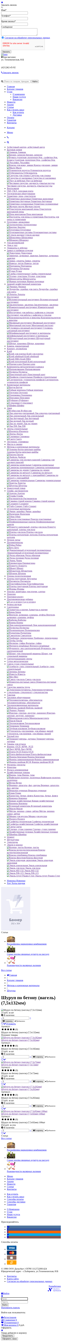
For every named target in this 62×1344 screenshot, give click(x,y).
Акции (10, 104)
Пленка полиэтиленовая (19, 576)
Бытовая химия (14, 149)
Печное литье (13, 540)
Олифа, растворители (17, 491)
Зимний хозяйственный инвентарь (24, 284)
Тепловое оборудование (18, 697)
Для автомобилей (15, 242)
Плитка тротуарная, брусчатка (22, 578)
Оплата (10, 117)
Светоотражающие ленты (19, 659)
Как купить (18, 112)
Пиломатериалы (15, 542)
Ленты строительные (17, 429)
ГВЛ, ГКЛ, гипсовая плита (20, 191)
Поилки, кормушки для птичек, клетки (26, 591)
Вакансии (17, 99)
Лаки (9, 408)
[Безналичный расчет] (11, 1264)
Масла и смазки (14, 444)
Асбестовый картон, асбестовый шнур (26, 147)
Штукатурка (13, 839)
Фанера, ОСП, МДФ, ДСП (20, 746)
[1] (3, 1029)
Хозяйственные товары (18, 772)
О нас (10, 91)
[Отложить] (3, 1059)
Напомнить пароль (10, 1307)
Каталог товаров (15, 89)
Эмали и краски (15, 845)
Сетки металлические (17, 661)
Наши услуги (19, 97)
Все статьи (6, 970)
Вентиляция (13, 188)
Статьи (10, 107)
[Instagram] (8, 1237)
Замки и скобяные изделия (20, 250)
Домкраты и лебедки (17, 248)
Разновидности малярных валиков (24, 965)
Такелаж (11, 695)
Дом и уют (12, 245)
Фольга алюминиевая (17, 770)
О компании (19, 94)
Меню (10, 132)
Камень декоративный (18, 346)
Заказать (6, 52)
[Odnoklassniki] (8, 1232)
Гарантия (11, 120)
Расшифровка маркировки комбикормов (27, 944)
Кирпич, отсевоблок (17, 348)
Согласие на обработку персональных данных (27, 37)
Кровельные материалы (18, 385)
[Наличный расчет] (11, 1259)
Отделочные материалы (18, 509)
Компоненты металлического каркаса (25, 367)
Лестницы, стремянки (18, 441)
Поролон (11, 594)
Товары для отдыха (16, 744)
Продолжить (7, 1336)
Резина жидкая (14, 604)
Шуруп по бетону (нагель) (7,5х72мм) (19, 1064)
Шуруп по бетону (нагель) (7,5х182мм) (20, 1040)
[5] (14, 1029)
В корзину (8, 1021)
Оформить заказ (9, 1339)
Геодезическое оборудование (21, 193)
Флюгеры (11, 767)
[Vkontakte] (8, 1227)
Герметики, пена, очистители (21, 196)
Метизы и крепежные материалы (23, 447)
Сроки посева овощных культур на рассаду (28, 954)
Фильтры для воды (16, 764)
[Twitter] (8, 1234)
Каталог (11, 127)
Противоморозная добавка (20, 599)
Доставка (17, 115)
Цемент (10, 837)
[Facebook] (7, 1229)
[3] (8, 1029)
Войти (4, 1305)
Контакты (12, 122)
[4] (11, 1029)
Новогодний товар (16, 488)
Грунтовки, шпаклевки (18, 222)
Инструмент (13, 297)
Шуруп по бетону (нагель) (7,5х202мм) (20, 1089)
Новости (11, 102)
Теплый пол (13, 736)
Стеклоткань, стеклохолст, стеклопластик (27, 692)
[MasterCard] (11, 1254)
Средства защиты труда (18, 687)
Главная (11, 86)
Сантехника (13, 607)
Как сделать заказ (15, 110)
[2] (5, 1029)
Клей (9, 351)
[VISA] (11, 1249)
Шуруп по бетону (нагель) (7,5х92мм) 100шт (23, 1114)
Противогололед (15, 596)
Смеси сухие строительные (20, 664)
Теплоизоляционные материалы (22, 705)
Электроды (12, 842)
